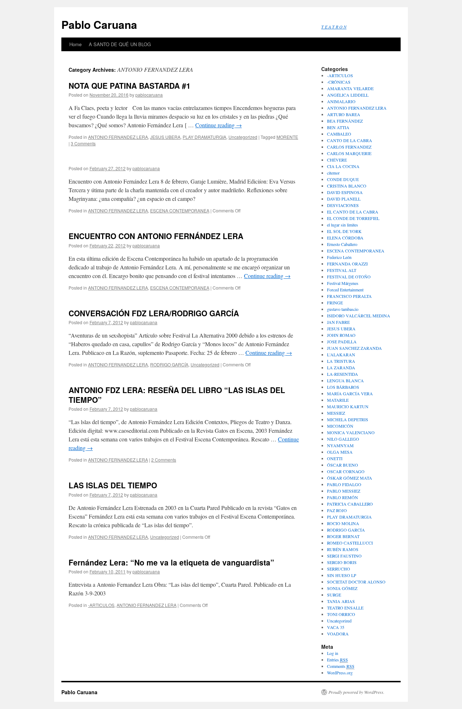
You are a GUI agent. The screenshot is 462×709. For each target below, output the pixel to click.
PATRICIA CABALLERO (350, 504)
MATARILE (338, 400)
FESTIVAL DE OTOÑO (349, 276)
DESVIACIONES (343, 205)
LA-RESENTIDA (342, 374)
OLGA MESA (340, 452)
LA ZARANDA (341, 367)
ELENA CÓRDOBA (345, 238)
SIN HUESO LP (341, 575)
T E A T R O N (333, 27)
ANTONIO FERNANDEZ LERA (118, 137)
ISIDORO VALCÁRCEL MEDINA (358, 315)
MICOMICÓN (340, 426)
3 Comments (83, 143)
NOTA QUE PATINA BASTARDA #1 (130, 85)
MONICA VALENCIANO (351, 432)
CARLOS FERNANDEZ (349, 147)
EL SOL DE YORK (344, 231)
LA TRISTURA (341, 361)
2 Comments (163, 460)
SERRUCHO (338, 569)
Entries (337, 659)
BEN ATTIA (338, 127)
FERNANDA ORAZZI (347, 264)
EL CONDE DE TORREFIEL (353, 218)
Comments (340, 666)
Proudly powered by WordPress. (356, 692)
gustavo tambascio (342, 309)
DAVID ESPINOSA (345, 192)
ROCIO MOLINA (343, 523)
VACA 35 (335, 627)
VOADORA (338, 634)
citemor (333, 173)
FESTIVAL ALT (341, 270)
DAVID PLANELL (344, 199)
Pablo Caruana (99, 24)
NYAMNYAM (340, 445)
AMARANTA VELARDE (350, 88)
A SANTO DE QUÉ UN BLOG (120, 44)
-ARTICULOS (101, 605)
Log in (332, 653)
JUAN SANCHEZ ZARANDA (354, 348)
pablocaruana (149, 95)
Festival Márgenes (342, 283)
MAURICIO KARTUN (348, 406)
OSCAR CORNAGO (346, 471)
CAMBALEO (339, 134)
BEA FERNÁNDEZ (345, 121)
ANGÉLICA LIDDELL (348, 95)
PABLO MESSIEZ (343, 491)
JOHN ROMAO (341, 335)
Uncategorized (242, 137)
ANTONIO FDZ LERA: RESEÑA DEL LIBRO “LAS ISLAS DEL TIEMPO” (177, 394)
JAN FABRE (338, 322)
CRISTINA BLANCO (346, 186)
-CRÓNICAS (338, 82)
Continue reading (218, 125)
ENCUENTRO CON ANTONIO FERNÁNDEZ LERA (156, 235)
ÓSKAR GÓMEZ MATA (349, 478)
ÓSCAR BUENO (342, 465)
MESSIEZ (336, 413)
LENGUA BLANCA (345, 380)
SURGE (334, 595)
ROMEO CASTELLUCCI (350, 543)
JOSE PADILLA (342, 341)
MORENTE (287, 137)
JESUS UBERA (165, 137)
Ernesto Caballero (342, 244)
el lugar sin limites (342, 225)
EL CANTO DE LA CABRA (352, 212)
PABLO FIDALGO (344, 484)
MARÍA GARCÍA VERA (350, 393)
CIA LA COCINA (343, 166)
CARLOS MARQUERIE (349, 153)
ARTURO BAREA (343, 114)
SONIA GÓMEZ (342, 588)
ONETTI (335, 458)
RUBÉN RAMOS (342, 549)
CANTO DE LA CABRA (349, 140)
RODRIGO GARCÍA (169, 364)
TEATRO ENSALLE (345, 608)
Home (75, 44)
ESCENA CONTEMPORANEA (179, 210)
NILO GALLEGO (343, 439)
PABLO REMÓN (342, 497)
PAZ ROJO (337, 510)
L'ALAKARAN (341, 354)
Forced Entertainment (345, 289)
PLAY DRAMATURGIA (204, 137)
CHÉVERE (337, 160)
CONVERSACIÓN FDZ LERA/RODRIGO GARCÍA (154, 313)
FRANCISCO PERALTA (349, 296)
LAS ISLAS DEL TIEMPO (113, 485)
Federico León (339, 257)
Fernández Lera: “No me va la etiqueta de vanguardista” (171, 562)
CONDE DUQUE (343, 179)
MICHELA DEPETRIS (347, 419)
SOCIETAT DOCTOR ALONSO (356, 582)
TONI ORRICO (341, 614)
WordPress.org (340, 672)
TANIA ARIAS (341, 601)
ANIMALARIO (341, 101)
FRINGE (335, 302)
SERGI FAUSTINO (344, 556)
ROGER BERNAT (343, 536)
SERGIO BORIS (342, 562)
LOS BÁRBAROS (343, 387)
